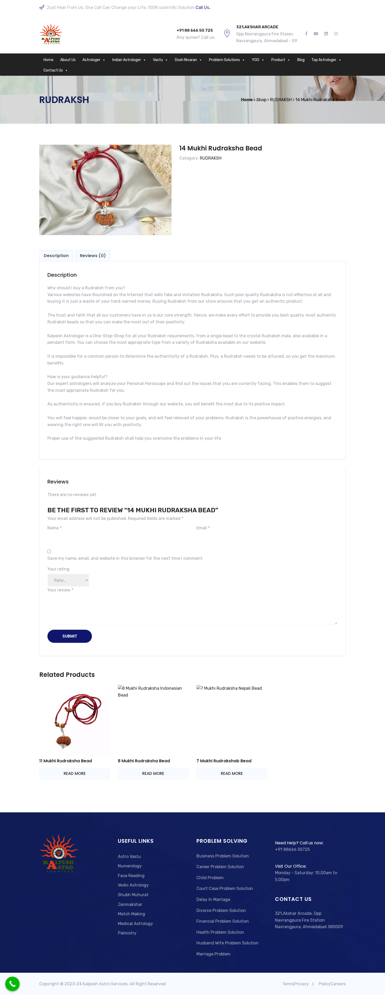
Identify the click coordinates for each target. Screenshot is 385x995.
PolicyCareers (332, 983)
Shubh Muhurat (133, 894)
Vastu (158, 60)
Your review (60, 590)
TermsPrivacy (295, 983)
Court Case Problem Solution (224, 888)
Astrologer (91, 60)
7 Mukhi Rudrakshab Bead (223, 761)
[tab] (56, 256)
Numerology (130, 865)
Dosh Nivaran (186, 60)
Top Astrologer (323, 60)
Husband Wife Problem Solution (227, 942)
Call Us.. (203, 7)
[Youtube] (316, 33)
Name (54, 527)
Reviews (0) (93, 256)
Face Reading (131, 875)
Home (48, 60)
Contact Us (53, 70)
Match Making (131, 913)
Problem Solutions (224, 60)
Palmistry (127, 933)
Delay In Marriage (213, 899)
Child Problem (210, 877)
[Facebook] (308, 33)
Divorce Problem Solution (221, 910)
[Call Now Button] (12, 984)
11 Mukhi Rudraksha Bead (65, 761)
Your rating (58, 569)
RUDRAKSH (211, 158)
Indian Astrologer (126, 60)
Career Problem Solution (220, 866)
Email (203, 527)
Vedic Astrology (133, 885)
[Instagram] (334, 33)
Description (56, 256)
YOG (255, 60)
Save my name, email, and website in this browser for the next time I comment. (125, 558)
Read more (75, 773)
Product (278, 60)
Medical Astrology (135, 923)
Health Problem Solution (220, 932)
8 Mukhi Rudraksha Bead (144, 761)
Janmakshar (130, 904)
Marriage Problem (213, 953)
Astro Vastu (129, 856)
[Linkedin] (326, 33)
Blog (301, 60)
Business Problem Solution (222, 855)
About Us (68, 60)
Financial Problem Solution (222, 921)
